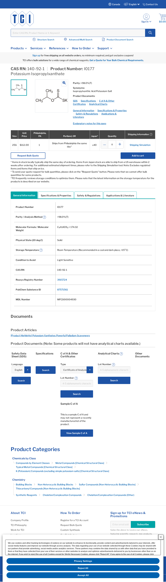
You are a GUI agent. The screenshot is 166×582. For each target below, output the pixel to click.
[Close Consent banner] (160, 537)
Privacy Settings (83, 561)
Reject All (83, 568)
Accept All (83, 575)
